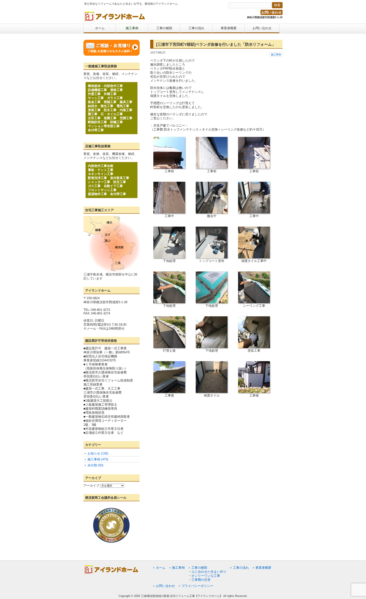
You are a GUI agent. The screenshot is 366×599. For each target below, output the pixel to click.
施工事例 (276, 54)
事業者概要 (263, 567)
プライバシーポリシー (197, 586)
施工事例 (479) (97, 459)
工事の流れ (241, 567)
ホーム (160, 567)
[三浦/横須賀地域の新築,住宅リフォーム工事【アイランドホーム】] (115, 20)
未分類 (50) (95, 465)
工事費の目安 (201, 579)
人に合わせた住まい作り (208, 571)
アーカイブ (91, 485)
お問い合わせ (271, 12)
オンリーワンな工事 (205, 575)
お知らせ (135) (97, 453)
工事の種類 (199, 567)
